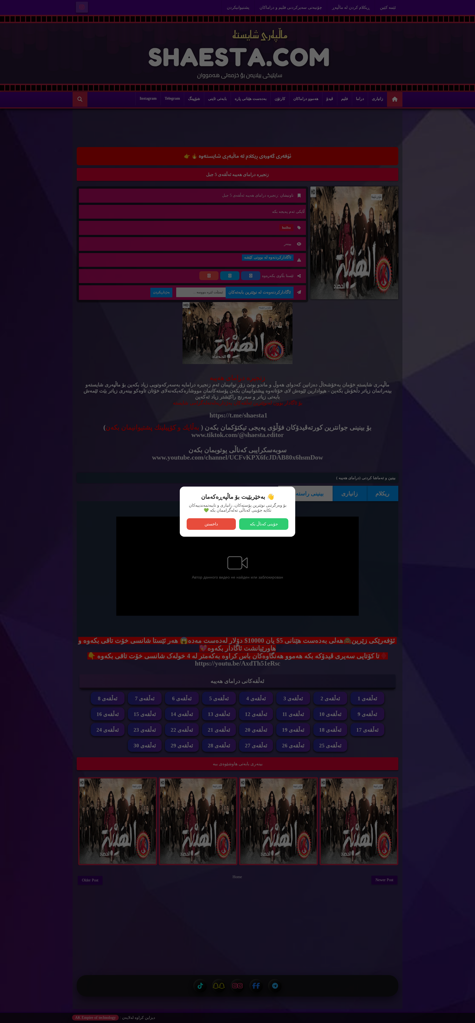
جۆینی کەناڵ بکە (264, 524)
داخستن (211, 524)
